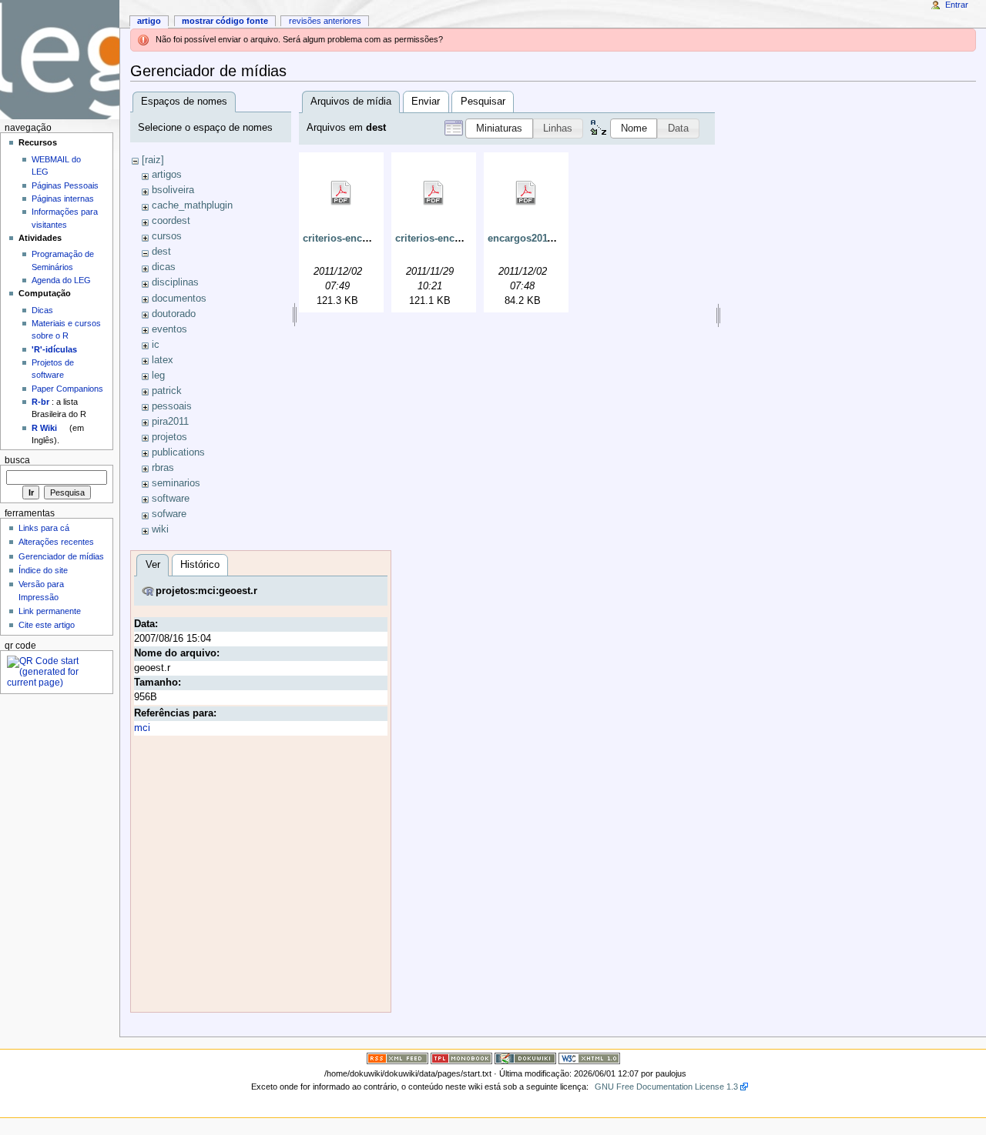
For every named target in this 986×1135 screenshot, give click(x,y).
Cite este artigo (46, 624)
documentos (179, 298)
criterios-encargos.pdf (447, 238)
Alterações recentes (56, 541)
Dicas (42, 310)
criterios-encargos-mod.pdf (367, 238)
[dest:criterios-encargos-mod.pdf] (341, 193)
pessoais (172, 406)
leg (158, 375)
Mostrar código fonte (225, 20)
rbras (163, 467)
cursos (167, 236)
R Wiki (44, 427)
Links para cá (43, 527)
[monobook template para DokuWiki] (461, 1058)
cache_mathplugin (192, 205)
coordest (171, 220)
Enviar (425, 101)
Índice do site (43, 570)
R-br (40, 401)
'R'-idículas (54, 349)
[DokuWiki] (525, 1058)
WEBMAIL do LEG (56, 165)
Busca (17, 460)
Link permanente (49, 611)
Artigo (149, 20)
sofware (169, 514)
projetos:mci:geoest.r (206, 591)
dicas (164, 267)
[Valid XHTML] (589, 1058)
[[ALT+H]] (59, 59)
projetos (169, 437)
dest (161, 251)
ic (155, 344)
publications (178, 452)
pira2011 (170, 421)
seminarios (176, 483)
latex (162, 360)
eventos (169, 329)
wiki (160, 529)
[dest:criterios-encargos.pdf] (433, 193)
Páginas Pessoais (65, 185)
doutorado (174, 314)
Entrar (956, 4)
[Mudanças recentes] (397, 1058)
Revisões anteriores (325, 20)
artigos (167, 174)
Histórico (200, 564)
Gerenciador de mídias (61, 556)
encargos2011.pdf (529, 238)
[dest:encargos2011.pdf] (526, 193)
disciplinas (175, 282)
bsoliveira (173, 190)
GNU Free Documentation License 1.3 (666, 1086)
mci (142, 728)
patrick (167, 391)
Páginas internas (63, 198)
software (170, 498)
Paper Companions (67, 388)
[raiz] (153, 160)
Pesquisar (483, 101)
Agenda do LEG (61, 280)
